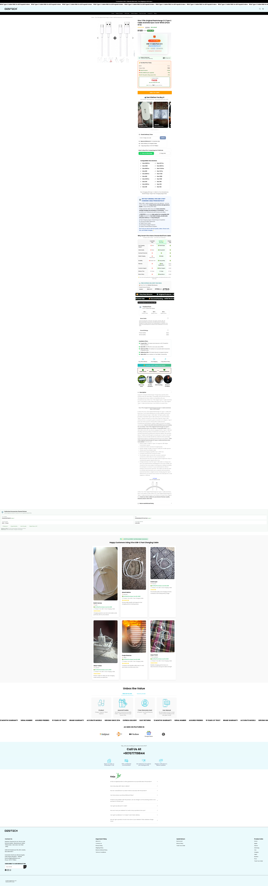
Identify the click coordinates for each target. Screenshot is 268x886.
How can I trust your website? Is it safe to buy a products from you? (127, 810)
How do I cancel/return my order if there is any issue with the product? (128, 790)
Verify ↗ (12, 518)
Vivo (255, 850)
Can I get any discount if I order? (118, 806)
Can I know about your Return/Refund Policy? (122, 795)
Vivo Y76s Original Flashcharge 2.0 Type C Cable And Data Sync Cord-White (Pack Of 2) (113, 17)
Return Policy (180, 843)
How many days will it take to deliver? (120, 786)
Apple (255, 843)
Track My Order (142, 13)
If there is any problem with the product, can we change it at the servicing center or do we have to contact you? (133, 800)
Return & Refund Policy (101, 850)
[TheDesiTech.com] (10, 9)
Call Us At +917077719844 (134, 751)
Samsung (256, 848)
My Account (180, 841)
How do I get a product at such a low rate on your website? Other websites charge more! (131, 820)
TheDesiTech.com (12, 880)
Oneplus (256, 852)
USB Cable (127, 13)
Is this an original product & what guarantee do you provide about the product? (131, 781)
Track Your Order (181, 845)
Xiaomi (256, 845)
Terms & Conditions (101, 852)
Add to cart (155, 92)
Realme (256, 856)
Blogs (155, 13)
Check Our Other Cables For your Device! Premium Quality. (155, 497)
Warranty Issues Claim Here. (145, 498)
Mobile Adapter (134, 13)
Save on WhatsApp (147, 153)
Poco (255, 858)
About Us (98, 841)
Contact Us (150, 13)
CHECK (163, 138)
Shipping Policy (99, 848)
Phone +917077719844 (10, 860)
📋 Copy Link (162, 153)
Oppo (255, 854)
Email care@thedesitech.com (12, 858)
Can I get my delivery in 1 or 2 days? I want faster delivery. (125, 815)
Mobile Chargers (119, 13)
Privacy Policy (99, 845)
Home (112, 13)
